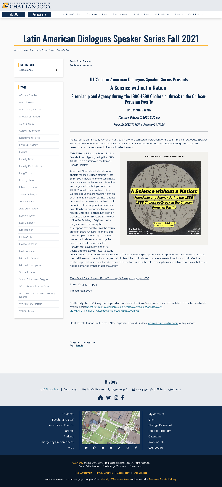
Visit (71, 447)
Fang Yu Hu (25, 173)
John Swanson (27, 201)
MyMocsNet (156, 414)
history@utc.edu (170, 389)
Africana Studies (28, 95)
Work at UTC (156, 442)
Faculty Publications (30, 166)
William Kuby (26, 311)
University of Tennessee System (115, 479)
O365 (151, 419)
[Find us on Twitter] (109, 398)
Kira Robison (26, 229)
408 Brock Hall (49, 389)
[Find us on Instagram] (116, 398)
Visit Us (14, 14)
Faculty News (26, 159)
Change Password (160, 425)
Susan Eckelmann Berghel (33, 279)
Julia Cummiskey (28, 208)
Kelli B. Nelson (27, 222)
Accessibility (123, 473)
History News (26, 180)
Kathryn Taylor (27, 215)
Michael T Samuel (29, 258)
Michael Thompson (30, 265)
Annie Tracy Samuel (30, 109)
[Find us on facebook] (122, 398)
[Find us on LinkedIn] (103, 447)
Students (68, 414)
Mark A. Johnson (28, 244)
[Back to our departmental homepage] (86, 447)
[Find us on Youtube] (111, 447)
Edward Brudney (28, 145)
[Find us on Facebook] (136, 447)
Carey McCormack (29, 130)
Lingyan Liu (25, 237)
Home (17, 50)
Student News (27, 272)
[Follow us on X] (119, 447)
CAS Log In (155, 447)
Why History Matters (30, 304)
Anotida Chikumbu (29, 116)
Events (79, 345)
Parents (68, 430)
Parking (69, 436)
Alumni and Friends (61, 425)
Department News (29, 137)
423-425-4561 (119, 389)
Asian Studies (26, 123)
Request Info (39, 14)
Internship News (28, 187)
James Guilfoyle (28, 194)
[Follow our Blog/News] (94, 447)
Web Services (140, 473)
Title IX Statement (83, 473)
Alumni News (26, 102)
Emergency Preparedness (57, 442)
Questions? (77, 463)
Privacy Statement (104, 473)
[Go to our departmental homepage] (101, 398)
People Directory (159, 430)
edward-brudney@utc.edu (163, 323)
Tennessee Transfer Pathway (162, 479)
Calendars (154, 436)
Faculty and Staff (63, 419)
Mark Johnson (27, 251)
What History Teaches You (34, 286)
